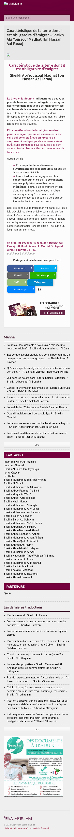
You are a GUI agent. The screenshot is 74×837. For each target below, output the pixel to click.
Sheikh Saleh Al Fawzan (18, 515)
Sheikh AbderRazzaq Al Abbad (21, 533)
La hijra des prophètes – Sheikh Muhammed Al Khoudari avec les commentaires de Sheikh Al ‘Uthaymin (34, 668)
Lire (37, 444)
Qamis (7, 593)
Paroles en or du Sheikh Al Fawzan (27, 615)
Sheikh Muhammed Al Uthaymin (22, 487)
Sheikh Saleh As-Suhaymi (19, 519)
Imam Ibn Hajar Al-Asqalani (20, 461)
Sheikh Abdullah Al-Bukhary (20, 526)
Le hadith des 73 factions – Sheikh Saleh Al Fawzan (37, 407)
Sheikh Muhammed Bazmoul (21, 573)
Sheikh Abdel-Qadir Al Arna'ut (21, 541)
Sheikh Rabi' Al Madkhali (18, 566)
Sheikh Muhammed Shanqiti (20, 505)
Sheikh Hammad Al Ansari (19, 559)
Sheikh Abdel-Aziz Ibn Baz (19, 497)
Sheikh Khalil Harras (16, 501)
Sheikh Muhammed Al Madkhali (22, 562)
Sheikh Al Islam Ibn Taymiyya (21, 469)
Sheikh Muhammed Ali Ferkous (22, 512)
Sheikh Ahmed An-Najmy (18, 544)
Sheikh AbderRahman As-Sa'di (21, 490)
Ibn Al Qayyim (12, 472)
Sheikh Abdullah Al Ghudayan (21, 548)
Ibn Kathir (9, 476)
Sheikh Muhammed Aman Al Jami (23, 537)
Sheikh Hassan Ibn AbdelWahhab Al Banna (29, 555)
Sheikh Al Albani (13, 483)
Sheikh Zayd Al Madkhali (18, 569)
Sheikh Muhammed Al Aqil (19, 551)
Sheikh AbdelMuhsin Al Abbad (21, 530)
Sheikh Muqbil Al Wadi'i (17, 494)
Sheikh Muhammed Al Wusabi (21, 508)
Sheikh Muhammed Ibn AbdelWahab (25, 479)
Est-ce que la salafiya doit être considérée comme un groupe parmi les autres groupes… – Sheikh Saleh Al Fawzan (38, 358)
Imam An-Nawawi (14, 465)
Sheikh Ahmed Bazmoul (18, 577)
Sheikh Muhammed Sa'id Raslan (23, 523)
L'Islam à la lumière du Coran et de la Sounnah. (27, 828)
